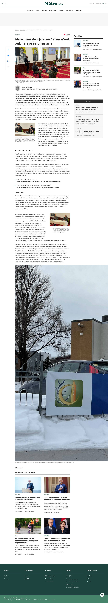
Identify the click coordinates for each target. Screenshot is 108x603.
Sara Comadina (57, 512)
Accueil (17, 30)
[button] (2, 4)
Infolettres (27, 576)
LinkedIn (89, 582)
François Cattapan (27, 87)
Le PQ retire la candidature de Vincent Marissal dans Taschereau (57, 498)
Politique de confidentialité (31, 599)
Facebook (89, 576)
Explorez (88, 101)
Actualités (29, 10)
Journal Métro (49, 579)
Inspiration (53, 10)
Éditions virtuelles (50, 576)
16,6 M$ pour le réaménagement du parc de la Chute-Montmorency (87, 108)
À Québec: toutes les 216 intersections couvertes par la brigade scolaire (26, 540)
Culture (44, 10)
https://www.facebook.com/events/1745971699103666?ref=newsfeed (39, 181)
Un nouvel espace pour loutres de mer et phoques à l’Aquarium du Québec (88, 120)
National (79, 10)
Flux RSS (27, 579)
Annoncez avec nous (72, 579)
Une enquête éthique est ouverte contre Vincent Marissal (27, 498)
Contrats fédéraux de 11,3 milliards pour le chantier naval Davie (57, 539)
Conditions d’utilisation (72, 587)
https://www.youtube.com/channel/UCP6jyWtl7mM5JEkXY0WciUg (38, 187)
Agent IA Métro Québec (29, 511)
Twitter (89, 579)
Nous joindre (69, 576)
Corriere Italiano (49, 582)
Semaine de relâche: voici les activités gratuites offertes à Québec (88, 132)
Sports (61, 10)
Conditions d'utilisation (45, 599)
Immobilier (69, 10)
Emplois (6, 576)
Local (37, 10)
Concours (6, 579)
